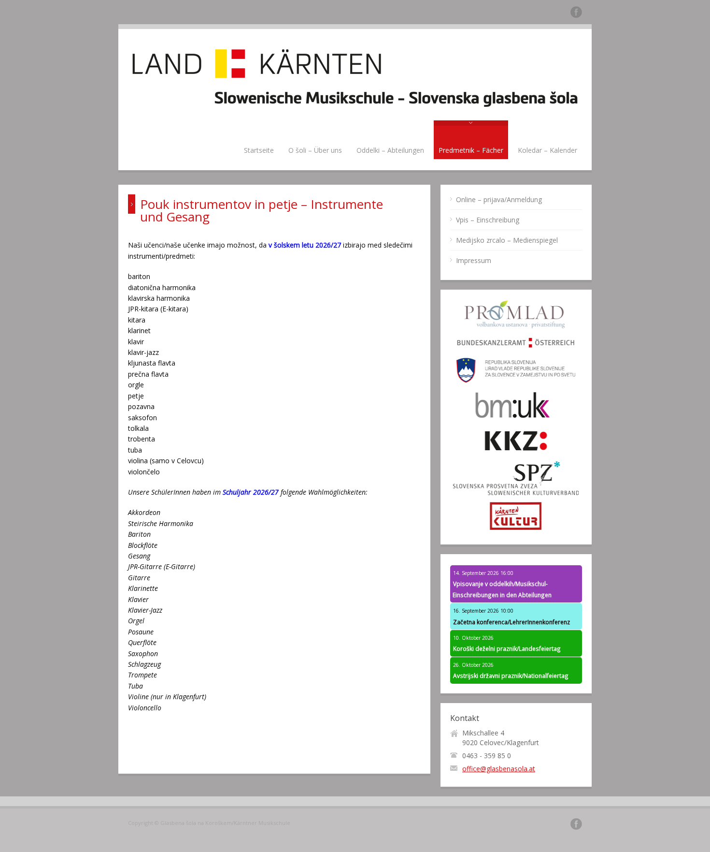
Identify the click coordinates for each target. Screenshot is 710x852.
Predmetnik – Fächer (471, 150)
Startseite (259, 150)
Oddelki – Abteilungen (390, 150)
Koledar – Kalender (547, 150)
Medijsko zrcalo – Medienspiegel (507, 240)
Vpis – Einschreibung (487, 219)
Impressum (473, 260)
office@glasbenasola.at (498, 768)
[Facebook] (576, 13)
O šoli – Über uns (315, 150)
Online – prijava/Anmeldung (499, 199)
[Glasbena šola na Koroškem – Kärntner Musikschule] (355, 114)
